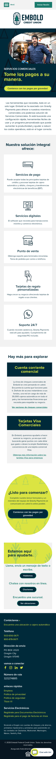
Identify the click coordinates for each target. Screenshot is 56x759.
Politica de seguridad (14, 698)
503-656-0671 (11, 635)
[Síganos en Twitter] (21, 668)
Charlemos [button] (28, 589)
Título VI (8, 701)
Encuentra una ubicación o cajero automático (27, 624)
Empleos (8, 690)
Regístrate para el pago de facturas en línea (26, 716)
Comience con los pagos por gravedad (28, 88)
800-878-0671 (11, 639)
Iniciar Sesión (43, 5)
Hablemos (28, 575)
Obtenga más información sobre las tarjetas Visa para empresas (29, 456)
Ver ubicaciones (27, 603)
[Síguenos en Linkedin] (16, 668)
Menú (12, 5)
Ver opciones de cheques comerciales (29, 407)
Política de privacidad (15, 694)
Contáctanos (12, 620)
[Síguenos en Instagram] (10, 668)
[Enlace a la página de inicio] (28, 19)
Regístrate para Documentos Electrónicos (25, 712)
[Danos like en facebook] (5, 668)
